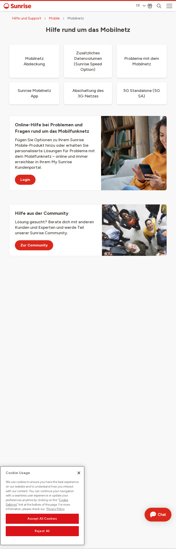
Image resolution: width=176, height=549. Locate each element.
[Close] (79, 473)
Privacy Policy (56, 509)
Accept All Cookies (42, 518)
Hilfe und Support (26, 18)
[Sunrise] (17, 6)
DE (138, 5)
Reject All (42, 531)
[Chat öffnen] (158, 514)
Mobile (54, 18)
